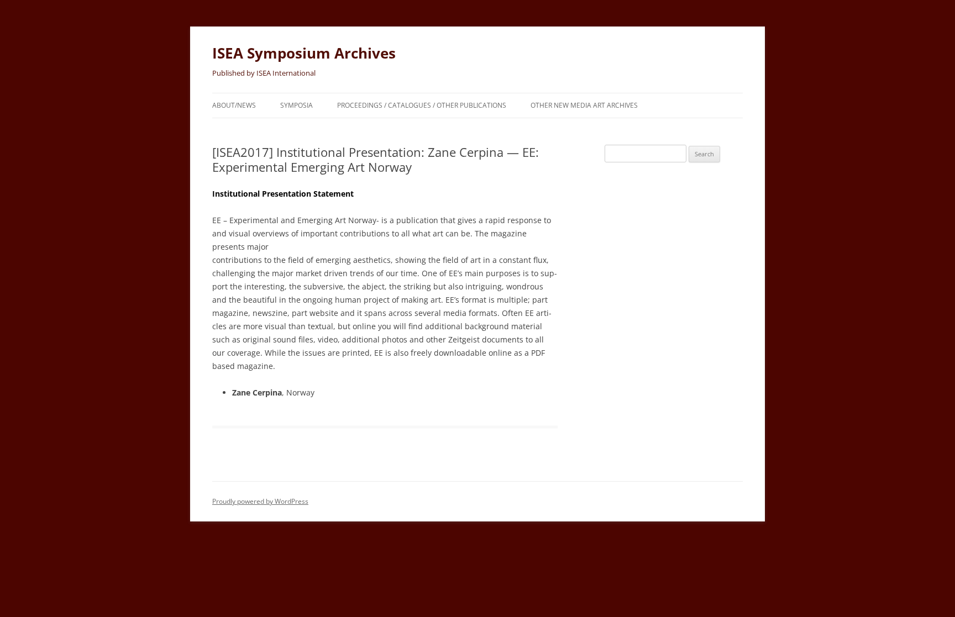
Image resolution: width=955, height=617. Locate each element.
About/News (234, 105)
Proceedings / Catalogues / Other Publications (421, 105)
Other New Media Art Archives (584, 105)
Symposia (296, 105)
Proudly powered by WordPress (260, 501)
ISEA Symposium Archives (304, 53)
